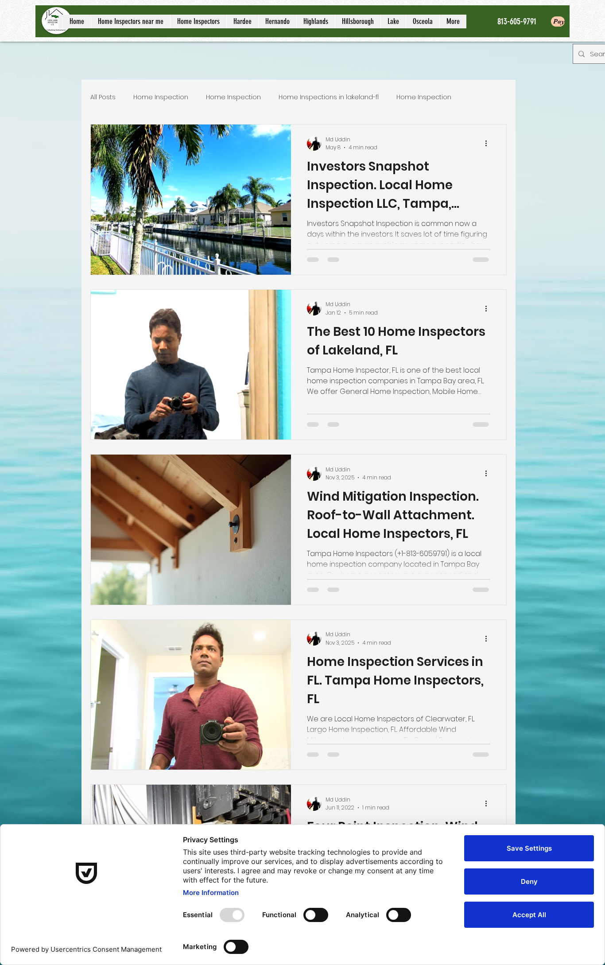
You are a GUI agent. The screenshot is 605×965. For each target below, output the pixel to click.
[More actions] (489, 143)
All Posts (103, 97)
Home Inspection (160, 97)
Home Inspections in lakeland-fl (329, 97)
